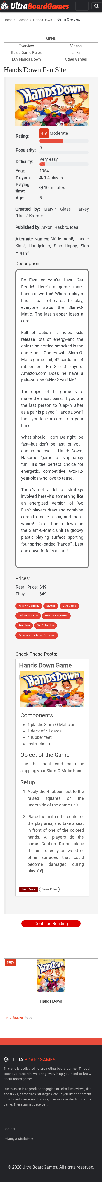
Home (8, 20)
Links (75, 52)
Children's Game (28, 615)
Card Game (69, 605)
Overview (26, 46)
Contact (9, 1129)
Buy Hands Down (26, 59)
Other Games (76, 59)
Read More (28, 889)
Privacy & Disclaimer (18, 1139)
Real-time (24, 625)
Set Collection (45, 625)
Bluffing (50, 605)
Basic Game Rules (26, 52)
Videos (76, 46)
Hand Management (56, 615)
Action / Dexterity (29, 605)
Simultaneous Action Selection (37, 635)
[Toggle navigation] (82, 6)
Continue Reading (51, 923)
